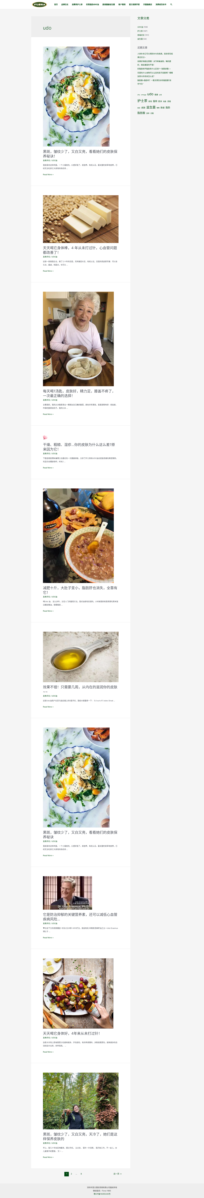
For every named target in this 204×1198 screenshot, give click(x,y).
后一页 (118, 1174)
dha (138, 95)
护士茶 (140, 31)
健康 (156, 95)
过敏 (152, 113)
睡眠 (158, 108)
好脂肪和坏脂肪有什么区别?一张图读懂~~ (154, 69)
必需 (160, 95)
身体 (147, 113)
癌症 (138, 108)
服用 (155, 101)
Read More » (48, 174)
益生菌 (140, 39)
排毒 (150, 101)
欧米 (160, 101)
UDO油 (54, 160)
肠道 (163, 107)
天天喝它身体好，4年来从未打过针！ (72, 1033)
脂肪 (168, 107)
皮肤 (143, 107)
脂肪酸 (141, 112)
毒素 (164, 101)
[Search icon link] (171, 5)
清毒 (169, 101)
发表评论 (46, 160)
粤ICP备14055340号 (102, 1194)
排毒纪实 (140, 35)
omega (143, 95)
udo (150, 94)
